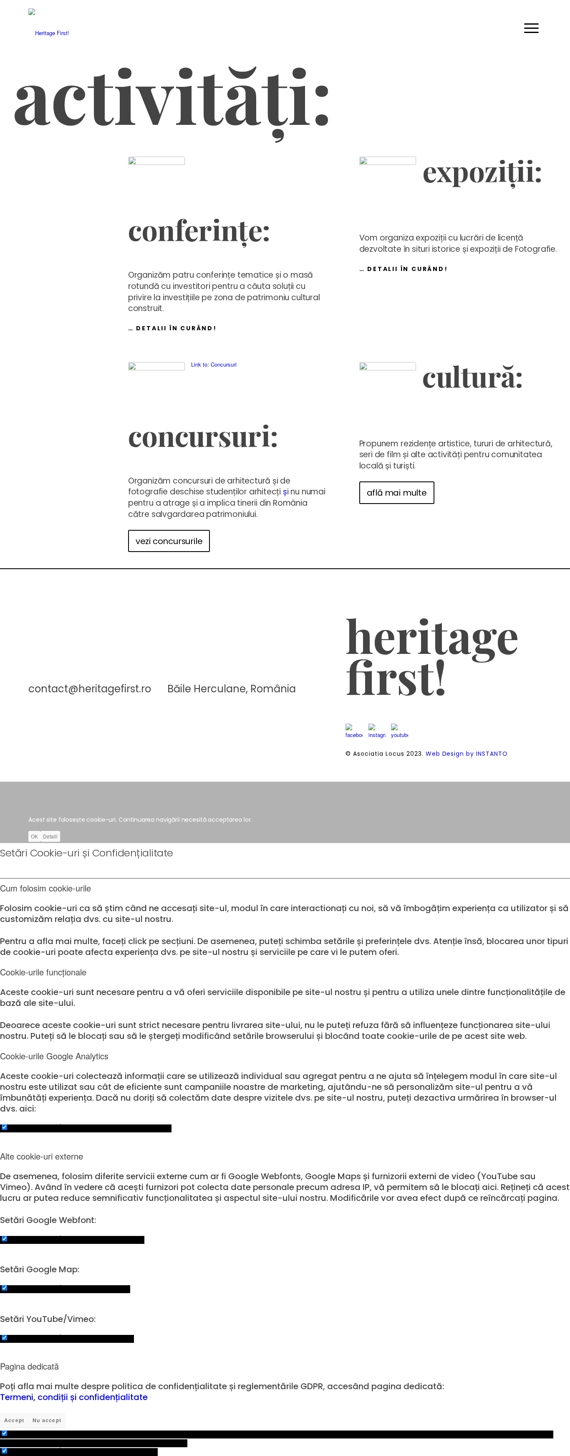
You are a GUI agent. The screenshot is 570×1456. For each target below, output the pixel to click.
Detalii (50, 836)
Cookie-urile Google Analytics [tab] (54, 1056)
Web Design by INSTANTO (467, 754)
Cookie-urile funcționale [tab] (43, 972)
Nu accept (47, 1420)
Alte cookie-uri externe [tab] (41, 1156)
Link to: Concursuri (214, 364)
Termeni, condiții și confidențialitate (74, 1397)
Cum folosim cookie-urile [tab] (45, 888)
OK (34, 836)
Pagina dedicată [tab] (29, 1366)
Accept (14, 1420)
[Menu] (539, 26)
